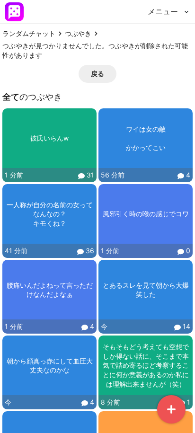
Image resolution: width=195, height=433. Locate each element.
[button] (97, 74)
